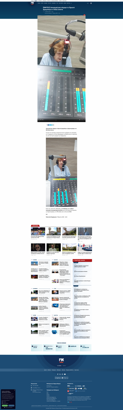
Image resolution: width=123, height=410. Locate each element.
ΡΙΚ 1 (48, 392)
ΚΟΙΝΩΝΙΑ (35, 259)
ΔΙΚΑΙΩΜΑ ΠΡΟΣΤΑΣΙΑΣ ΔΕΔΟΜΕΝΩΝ (36, 405)
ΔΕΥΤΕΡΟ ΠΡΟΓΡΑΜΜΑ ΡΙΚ (52, 398)
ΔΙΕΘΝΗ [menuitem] (65, 3)
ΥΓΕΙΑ (55, 288)
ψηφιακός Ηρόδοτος (54, 0)
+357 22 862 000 (35, 385)
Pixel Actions (72, 408)
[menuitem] (71, 3)
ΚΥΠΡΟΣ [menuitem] (42, 3)
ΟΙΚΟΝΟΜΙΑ (35, 288)
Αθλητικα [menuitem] (68, 3)
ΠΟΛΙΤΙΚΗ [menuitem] (49, 3)
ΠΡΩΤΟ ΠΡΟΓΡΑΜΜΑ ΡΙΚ (51, 397)
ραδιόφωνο (45, 0)
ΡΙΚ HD (48, 394)
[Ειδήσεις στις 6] (61, 347)
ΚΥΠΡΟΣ (75, 301)
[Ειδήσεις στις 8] (37, 347)
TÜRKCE (64, 365)
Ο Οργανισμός (49, 385)
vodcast (60, 0)
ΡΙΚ (84, 14)
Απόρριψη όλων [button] (11, 405)
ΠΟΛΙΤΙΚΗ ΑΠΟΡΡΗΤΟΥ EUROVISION (62, 405)
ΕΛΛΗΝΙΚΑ (59, 365)
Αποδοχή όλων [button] (5, 405)
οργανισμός (64, 0)
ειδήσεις (35, 0)
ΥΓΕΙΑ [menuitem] (57, 3)
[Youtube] (65, 374)
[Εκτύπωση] (53, 124)
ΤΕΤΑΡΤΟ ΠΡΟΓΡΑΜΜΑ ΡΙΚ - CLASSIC (53, 401)
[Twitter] (60, 374)
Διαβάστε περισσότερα (9, 398)
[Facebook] (58, 374)
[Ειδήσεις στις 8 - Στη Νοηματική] (49, 347)
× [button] (14, 390)
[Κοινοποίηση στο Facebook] (48, 125)
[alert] (8, 399)
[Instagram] (62, 374)
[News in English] (86, 347)
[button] (2, 400)
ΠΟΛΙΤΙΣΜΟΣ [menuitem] (61, 3)
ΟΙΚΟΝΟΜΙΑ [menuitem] (54, 3)
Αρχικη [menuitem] (39, 3)
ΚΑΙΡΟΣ (75, 279)
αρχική (32, 0)
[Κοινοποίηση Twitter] (50, 125)
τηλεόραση (40, 0)
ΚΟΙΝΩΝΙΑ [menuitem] (45, 3)
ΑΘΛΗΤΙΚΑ (56, 315)
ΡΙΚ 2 (48, 393)
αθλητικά (49, 0)
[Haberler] (73, 347)
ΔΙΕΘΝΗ (34, 315)
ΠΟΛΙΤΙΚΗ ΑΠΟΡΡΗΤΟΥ (45, 405)
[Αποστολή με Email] (52, 125)
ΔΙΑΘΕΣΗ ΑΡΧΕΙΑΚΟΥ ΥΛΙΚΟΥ (52, 405)
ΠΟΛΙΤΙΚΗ (56, 259)
